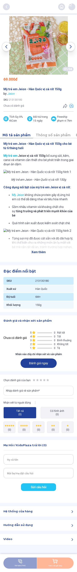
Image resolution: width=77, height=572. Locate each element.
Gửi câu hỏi (38, 487)
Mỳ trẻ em (10, 155)
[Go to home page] (61, 7)
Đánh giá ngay (38, 363)
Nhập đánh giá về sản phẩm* (23, 390)
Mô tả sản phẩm (17, 135)
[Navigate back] (6, 6)
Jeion (11, 93)
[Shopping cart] (70, 4)
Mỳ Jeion (18, 195)
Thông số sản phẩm (53, 135)
